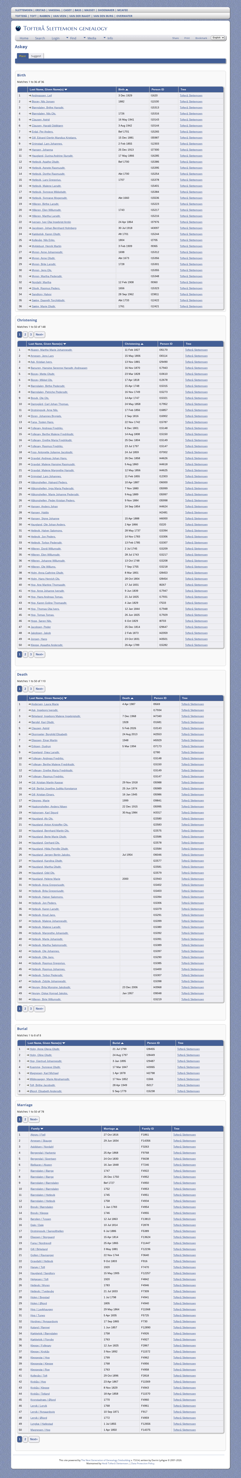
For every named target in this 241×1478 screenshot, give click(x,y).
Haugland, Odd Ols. (43, 872)
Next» (39, 334)
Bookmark (201, 38)
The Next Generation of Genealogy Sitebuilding (105, 1460)
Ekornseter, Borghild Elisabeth (49, 734)
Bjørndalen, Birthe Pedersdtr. (48, 385)
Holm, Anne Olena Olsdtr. (45, 1048)
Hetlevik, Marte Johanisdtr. (47, 939)
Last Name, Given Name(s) (47, 89)
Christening (133, 343)
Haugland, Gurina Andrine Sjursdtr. (52, 155)
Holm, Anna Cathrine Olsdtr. (47, 572)
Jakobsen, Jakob (41, 632)
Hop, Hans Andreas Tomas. (47, 596)
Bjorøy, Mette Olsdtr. (43, 373)
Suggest (36, 56)
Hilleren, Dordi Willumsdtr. (46, 548)
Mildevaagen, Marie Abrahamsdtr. (50, 1079)
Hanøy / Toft (38, 1267)
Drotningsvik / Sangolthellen (47, 1231)
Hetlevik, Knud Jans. (43, 914)
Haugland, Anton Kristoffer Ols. (49, 824)
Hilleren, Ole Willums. (43, 566)
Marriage (110, 1128)
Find (73, 38)
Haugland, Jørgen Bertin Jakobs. (51, 854)
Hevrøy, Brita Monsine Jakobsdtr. (51, 987)
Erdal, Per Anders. (42, 131)
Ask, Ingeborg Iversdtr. (44, 710)
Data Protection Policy (142, 1463)
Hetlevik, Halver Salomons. (47, 530)
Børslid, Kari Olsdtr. (42, 722)
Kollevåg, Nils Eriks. (43, 240)
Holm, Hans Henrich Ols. (45, 578)
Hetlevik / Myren (40, 1285)
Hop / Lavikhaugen (42, 1309)
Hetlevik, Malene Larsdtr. (46, 185)
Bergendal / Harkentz (43, 1152)
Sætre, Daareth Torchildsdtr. (48, 300)
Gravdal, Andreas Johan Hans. (49, 458)
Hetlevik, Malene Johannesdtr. (49, 920)
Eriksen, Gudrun (41, 746)
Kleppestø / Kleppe (42, 1363)
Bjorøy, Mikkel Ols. (42, 379)
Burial (117, 1042)
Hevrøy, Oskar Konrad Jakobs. (49, 993)
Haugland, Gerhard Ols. (45, 842)
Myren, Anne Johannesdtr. (47, 252)
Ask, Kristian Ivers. (42, 361)
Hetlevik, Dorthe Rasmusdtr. (48, 173)
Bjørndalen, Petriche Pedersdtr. (49, 391)
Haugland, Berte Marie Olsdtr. (49, 836)
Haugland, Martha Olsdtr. (46, 866)
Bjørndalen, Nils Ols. (44, 113)
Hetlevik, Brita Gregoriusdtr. (47, 890)
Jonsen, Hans (39, 638)
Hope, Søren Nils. (41, 620)
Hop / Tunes (38, 1315)
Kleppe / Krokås (40, 1351)
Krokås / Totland (40, 1393)
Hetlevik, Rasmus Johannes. (48, 969)
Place (22, 56)
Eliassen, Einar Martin (44, 740)
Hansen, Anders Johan (44, 506)
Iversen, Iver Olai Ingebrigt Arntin (51, 221)
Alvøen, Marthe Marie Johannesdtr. (51, 349)
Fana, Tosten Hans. (42, 422)
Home (24, 38)
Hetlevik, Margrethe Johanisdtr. (50, 933)
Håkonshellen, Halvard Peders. (49, 482)
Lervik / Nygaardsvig (43, 1411)
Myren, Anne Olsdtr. (43, 258)
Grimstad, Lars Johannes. (47, 143)
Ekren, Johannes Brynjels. (46, 416)
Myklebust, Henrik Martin (46, 246)
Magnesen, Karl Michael (44, 1073)
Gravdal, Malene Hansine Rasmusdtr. (53, 464)
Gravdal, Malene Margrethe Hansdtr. (52, 470)
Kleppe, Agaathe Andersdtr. (47, 644)
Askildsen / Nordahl (42, 1146)
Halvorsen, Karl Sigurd (44, 812)
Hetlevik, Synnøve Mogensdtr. (49, 197)
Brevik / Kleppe (39, 1212)
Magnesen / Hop (40, 1429)
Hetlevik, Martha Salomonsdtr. (49, 945)
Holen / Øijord (39, 1303)
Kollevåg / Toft (39, 1375)
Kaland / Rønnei (40, 1327)
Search (40, 38)
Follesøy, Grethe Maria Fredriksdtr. (51, 440)
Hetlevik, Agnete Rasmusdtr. (48, 167)
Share (175, 38)
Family (35, 1128)
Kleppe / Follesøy (41, 1345)
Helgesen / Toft (39, 1279)
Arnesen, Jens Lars (42, 355)
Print (187, 38)
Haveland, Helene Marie (45, 878)
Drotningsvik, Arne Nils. (44, 410)
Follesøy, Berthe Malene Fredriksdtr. (52, 434)
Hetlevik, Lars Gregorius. (46, 179)
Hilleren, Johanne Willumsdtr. (48, 560)
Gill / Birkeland (39, 1249)
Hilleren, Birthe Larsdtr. (45, 203)
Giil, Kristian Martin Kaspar (47, 782)
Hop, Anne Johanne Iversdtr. (48, 590)
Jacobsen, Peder (41, 626)
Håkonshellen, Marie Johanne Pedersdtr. (55, 494)
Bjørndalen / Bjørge (42, 1170)
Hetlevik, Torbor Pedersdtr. (46, 542)
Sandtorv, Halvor (42, 294)
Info (110, 38)
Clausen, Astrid (41, 119)
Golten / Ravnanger (42, 1255)
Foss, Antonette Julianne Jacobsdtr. (52, 452)
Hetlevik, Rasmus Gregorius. (48, 963)
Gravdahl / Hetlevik (42, 1261)
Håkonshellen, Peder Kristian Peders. (53, 500)
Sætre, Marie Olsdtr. (44, 306)
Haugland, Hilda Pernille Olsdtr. (50, 848)
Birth (121, 89)
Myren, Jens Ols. (42, 270)
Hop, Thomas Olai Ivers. (45, 608)
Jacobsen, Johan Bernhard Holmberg (54, 227)
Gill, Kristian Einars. (43, 794)
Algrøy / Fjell (38, 1134)
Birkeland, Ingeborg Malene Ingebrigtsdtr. (56, 716)
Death (126, 698)
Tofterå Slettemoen (191, 95)
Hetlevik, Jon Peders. (43, 536)
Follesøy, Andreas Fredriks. (47, 428)
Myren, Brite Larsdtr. (44, 264)
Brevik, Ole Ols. (40, 397)
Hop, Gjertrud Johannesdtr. (46, 1061)
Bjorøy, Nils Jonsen (43, 101)
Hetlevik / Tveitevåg (42, 1291)
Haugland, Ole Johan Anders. (48, 524)
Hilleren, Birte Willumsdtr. (46, 999)
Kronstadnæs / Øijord (43, 1399)
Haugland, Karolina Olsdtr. (47, 860)
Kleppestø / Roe (40, 1369)
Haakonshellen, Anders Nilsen (49, 806)
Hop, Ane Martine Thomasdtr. (48, 584)
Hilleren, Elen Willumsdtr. (46, 209)
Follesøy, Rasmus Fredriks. (47, 446)
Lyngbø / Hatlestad (42, 1423)
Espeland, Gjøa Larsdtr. (45, 752)
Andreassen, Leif (42, 95)
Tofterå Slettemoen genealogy (65, 28)
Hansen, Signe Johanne (45, 518)
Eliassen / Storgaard (43, 1237)
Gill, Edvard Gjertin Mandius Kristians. (54, 137)
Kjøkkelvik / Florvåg (42, 1339)
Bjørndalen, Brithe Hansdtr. (48, 107)
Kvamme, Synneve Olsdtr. (45, 1067)
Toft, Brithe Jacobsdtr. (43, 1085)
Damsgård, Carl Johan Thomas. (50, 404)
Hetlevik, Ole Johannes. (45, 951)
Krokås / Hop (38, 1381)
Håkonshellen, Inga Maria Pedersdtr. (52, 488)
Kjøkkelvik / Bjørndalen (44, 1333)
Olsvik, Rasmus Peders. (46, 288)
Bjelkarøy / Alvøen (41, 1164)
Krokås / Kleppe (40, 1387)
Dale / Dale (37, 1224)
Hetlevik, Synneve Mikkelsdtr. (49, 191)
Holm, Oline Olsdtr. (41, 1054)
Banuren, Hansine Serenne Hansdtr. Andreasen (59, 367)
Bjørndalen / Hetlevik (43, 1194)
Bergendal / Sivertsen (43, 1158)
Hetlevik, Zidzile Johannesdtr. (48, 981)
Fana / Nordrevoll (41, 1243)
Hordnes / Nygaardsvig (44, 1321)
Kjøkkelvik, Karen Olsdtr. (46, 234)
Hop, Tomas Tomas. (42, 614)
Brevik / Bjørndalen (42, 1206)
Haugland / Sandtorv (43, 1273)
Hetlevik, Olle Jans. (42, 957)
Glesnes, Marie (40, 800)
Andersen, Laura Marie (45, 704)
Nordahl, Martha (41, 282)
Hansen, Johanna (42, 149)
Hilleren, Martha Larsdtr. (46, 215)
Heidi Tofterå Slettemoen (115, 1463)
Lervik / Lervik (39, 1405)
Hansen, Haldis (40, 512)
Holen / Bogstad (40, 1297)
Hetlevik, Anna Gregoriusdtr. (48, 884)
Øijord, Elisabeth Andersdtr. (46, 1091)
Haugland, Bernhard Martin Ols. (50, 830)
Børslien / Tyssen (41, 1218)
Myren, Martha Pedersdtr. (47, 276)
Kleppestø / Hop (40, 1357)
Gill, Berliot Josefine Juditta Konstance (54, 788)
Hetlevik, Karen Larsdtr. (45, 908)
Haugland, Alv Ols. (42, 818)
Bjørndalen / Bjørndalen (45, 1182)
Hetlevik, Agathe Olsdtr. (45, 161)
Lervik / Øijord (39, 1417)
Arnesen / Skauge (41, 1140)
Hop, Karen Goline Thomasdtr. (49, 602)
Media (92, 38)
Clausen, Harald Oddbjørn (47, 125)
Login (55, 38)
